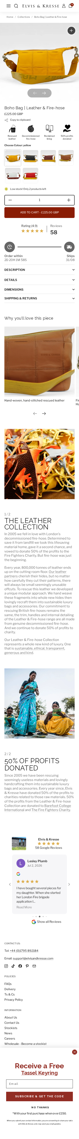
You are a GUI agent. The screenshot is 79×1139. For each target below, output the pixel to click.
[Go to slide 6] (39, 894)
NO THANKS (40, 1107)
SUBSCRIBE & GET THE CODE (39, 1096)
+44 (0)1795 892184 (24, 950)
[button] (16, 6)
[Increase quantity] (70, 200)
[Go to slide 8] (46, 894)
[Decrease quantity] (9, 200)
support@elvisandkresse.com (33, 958)
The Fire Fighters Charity (50, 810)
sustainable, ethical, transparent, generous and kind (34, 650)
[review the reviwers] (18, 874)
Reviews (56, 226)
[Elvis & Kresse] (40, 6)
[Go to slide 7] (43, 894)
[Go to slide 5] (36, 894)
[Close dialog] (74, 1052)
